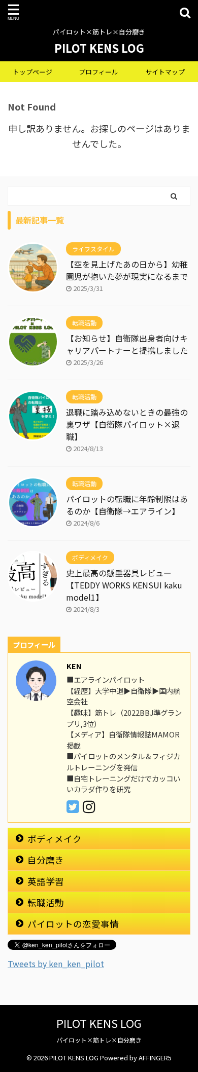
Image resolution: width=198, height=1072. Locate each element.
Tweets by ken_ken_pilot (56, 963)
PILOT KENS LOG (99, 48)
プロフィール (98, 72)
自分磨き (45, 860)
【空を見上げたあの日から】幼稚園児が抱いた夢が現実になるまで (127, 270)
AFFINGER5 (155, 1057)
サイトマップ (165, 72)
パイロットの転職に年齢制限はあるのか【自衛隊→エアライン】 (127, 505)
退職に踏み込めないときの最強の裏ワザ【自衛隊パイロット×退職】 (127, 424)
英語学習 (45, 881)
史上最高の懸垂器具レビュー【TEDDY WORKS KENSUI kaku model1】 (124, 585)
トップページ (32, 72)
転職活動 (45, 902)
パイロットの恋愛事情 (73, 923)
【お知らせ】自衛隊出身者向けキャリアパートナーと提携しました (127, 344)
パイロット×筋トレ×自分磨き (99, 1040)
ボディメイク (54, 838)
